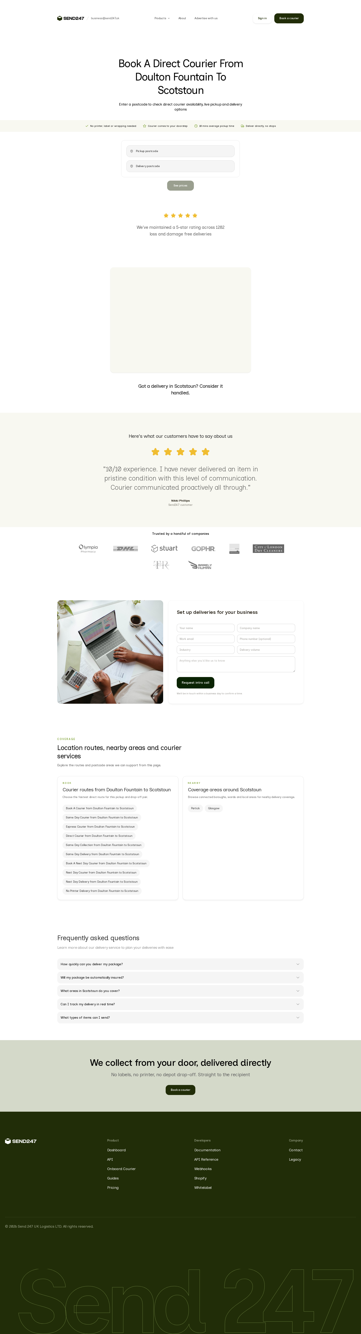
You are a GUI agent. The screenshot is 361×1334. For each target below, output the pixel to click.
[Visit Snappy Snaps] (234, 549)
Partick (195, 808)
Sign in (262, 18)
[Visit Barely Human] (200, 565)
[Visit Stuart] (164, 548)
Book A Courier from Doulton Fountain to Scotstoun (99, 808)
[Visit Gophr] (203, 548)
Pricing (113, 1187)
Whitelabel (203, 1187)
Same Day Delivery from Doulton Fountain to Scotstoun (102, 854)
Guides (113, 1178)
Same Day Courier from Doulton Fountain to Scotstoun (102, 817)
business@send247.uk (105, 18)
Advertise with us (205, 18)
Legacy (295, 1159)
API (110, 1159)
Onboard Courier (121, 1169)
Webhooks (203, 1169)
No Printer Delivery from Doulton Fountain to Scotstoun (102, 891)
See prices (180, 185)
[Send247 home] (70, 18)
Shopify (200, 1178)
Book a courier (289, 18)
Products (160, 18)
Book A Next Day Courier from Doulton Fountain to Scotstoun (106, 863)
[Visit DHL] (125, 548)
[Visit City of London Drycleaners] (268, 548)
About (182, 18)
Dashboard (116, 1150)
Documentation (207, 1150)
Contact (296, 1150)
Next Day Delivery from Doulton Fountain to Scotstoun (101, 881)
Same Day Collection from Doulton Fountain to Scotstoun (103, 845)
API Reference (206, 1159)
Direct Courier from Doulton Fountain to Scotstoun (99, 836)
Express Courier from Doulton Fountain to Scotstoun (100, 826)
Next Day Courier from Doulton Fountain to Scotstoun (101, 872)
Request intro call (196, 683)
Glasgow (214, 808)
